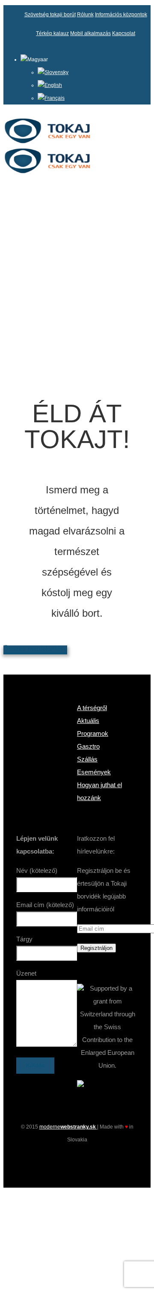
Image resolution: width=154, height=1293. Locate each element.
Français (54, 98)
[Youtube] (77, 1159)
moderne (68, 1127)
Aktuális (88, 720)
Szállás (87, 759)
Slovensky (56, 72)
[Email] (92, 1159)
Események (94, 772)
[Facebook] (61, 1159)
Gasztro (88, 746)
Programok (92, 733)
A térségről (92, 707)
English (53, 85)
